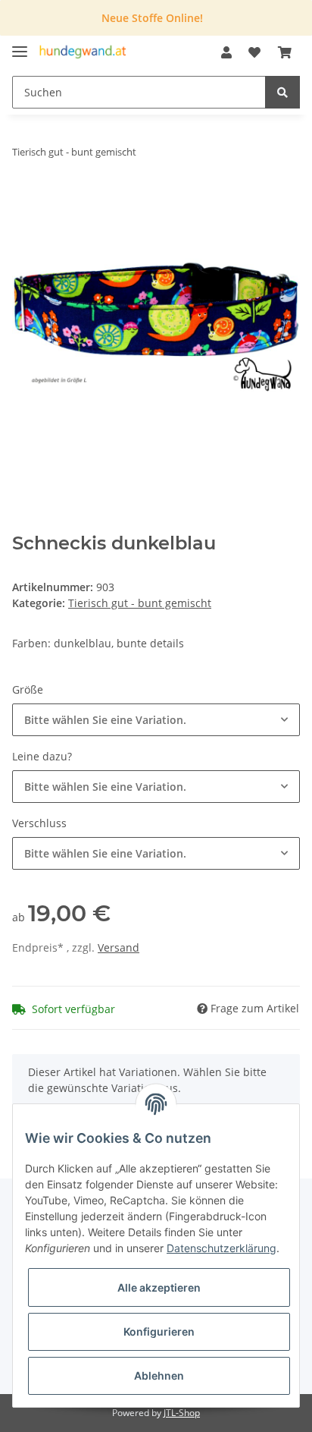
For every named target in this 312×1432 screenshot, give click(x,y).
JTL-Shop (182, 1412)
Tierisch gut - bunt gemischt (139, 603)
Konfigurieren (159, 1331)
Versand (118, 947)
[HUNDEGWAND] (82, 53)
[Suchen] (282, 92)
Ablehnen (159, 1375)
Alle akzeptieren (159, 1287)
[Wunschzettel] (254, 52)
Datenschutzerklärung (221, 1248)
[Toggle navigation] (19, 45)
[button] (226, 52)
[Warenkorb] (285, 52)
